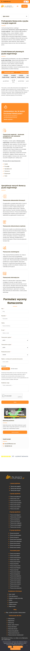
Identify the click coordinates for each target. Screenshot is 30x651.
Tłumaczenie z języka (6, 337)
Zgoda (10, 646)
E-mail (2, 330)
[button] (17, 6)
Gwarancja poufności (8, 420)
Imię (2, 308)
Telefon (3, 323)
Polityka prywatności (15, 648)
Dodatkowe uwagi (5, 382)
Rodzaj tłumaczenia (5, 351)
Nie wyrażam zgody (17, 646)
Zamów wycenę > (8, 119)
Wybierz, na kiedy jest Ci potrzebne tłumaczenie (12, 358)
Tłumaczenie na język (6, 344)
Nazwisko (3, 315)
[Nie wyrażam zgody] (27, 646)
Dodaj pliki (3, 366)
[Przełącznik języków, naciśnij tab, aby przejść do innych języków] (26, 2)
